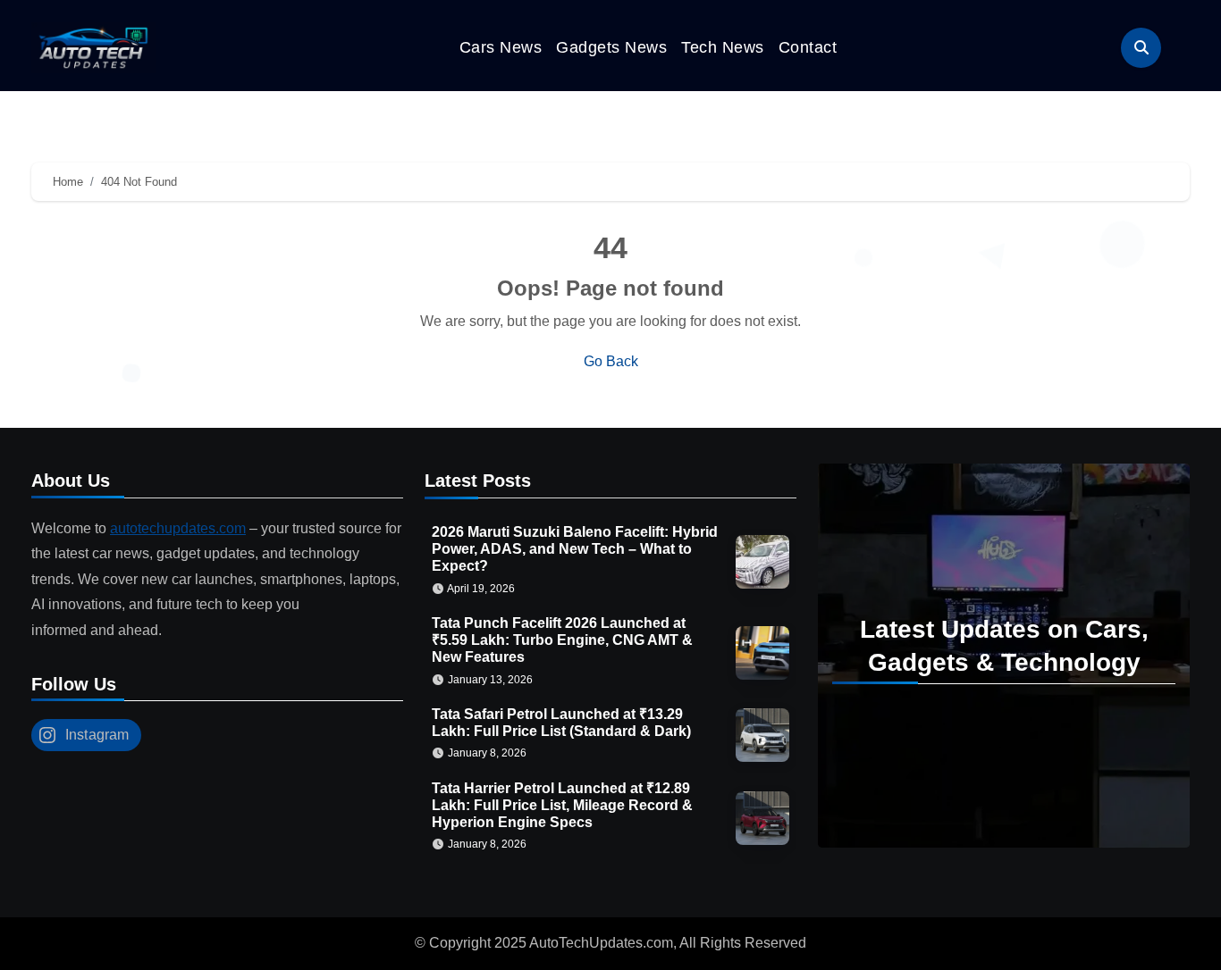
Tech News (722, 47)
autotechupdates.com (178, 528)
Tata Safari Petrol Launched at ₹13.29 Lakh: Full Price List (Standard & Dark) (561, 723)
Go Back (611, 361)
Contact (808, 47)
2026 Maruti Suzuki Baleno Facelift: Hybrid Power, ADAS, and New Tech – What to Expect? (575, 548)
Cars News (501, 47)
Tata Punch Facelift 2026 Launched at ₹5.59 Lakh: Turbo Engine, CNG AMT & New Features (562, 640)
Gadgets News (611, 47)
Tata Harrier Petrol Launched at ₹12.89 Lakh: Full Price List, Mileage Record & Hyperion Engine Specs (562, 805)
